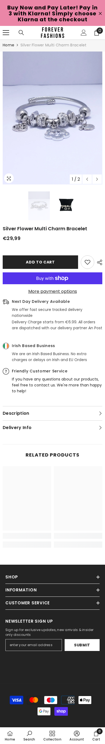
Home (8, 45)
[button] (87, 179)
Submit (82, 645)
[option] (52, 118)
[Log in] (84, 33)
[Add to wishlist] (87, 262)
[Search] (21, 32)
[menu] (6, 32)
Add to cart (40, 262)
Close (100, 14)
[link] (27, 536)
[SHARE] (98, 262)
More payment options (52, 291)
